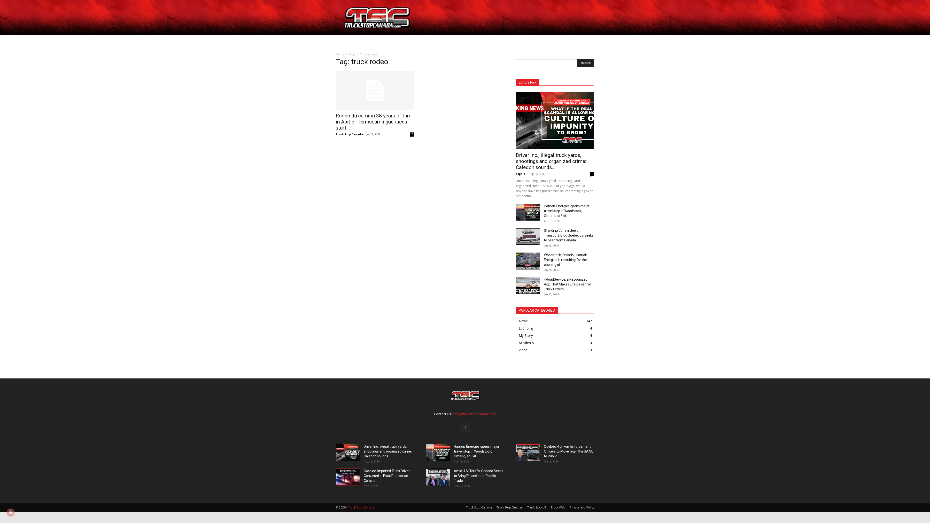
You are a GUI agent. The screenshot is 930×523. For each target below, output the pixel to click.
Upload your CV (390, 41)
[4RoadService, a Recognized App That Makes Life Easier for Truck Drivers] (528, 285)
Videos (471, 41)
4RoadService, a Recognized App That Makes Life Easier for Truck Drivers (567, 284)
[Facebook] (465, 427)
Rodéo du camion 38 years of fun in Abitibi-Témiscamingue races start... (373, 122)
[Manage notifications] (11, 512)
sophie (520, 174)
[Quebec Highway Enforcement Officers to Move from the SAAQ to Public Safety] (528, 452)
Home (349, 41)
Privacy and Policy (582, 507)
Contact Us (495, 41)
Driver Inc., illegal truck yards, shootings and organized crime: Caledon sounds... (551, 161)
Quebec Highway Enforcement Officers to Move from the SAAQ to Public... (568, 451)
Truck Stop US (536, 507)
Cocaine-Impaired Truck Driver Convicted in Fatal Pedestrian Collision (387, 476)
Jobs (365, 41)
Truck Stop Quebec (509, 507)
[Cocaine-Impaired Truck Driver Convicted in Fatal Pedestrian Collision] (348, 477)
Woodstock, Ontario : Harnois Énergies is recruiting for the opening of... (566, 260)
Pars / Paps (422, 41)
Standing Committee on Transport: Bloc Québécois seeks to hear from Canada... (569, 235)
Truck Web (558, 507)
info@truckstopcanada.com (474, 414)
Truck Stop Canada (349, 134)
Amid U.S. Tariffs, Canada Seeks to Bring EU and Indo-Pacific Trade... (478, 476)
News (449, 41)
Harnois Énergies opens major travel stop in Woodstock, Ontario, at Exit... (566, 211)
